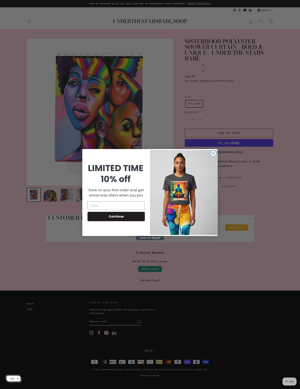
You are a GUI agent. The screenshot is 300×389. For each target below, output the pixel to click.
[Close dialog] (213, 153)
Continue (116, 216)
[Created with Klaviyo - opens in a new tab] (150, 238)
